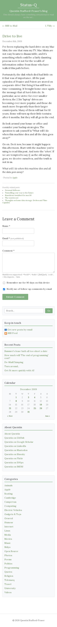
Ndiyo (7, 547)
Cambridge (10, 497)
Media (7, 534)
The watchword (11, 198)
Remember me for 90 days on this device (28, 282)
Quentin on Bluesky (14, 454)
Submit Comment (15, 296)
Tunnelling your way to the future (19, 193)
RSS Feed (12, 333)
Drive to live (12, 36)
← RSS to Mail (9, 25)
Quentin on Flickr (13, 458)
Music (7, 543)
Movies (8, 538)
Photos (8, 555)
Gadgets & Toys (12, 514)
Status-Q (28, 5)
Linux (7, 530)
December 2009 (28, 389)
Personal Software (12, 190)
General (8, 518)
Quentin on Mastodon (15, 450)
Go (49, 311)
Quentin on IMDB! (13, 466)
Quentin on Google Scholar (18, 442)
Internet (8, 526)
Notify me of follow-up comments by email (29, 289)
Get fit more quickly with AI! (19, 370)
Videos (8, 592)
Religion (8, 575)
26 (41, 408)
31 (28, 412)
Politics (8, 563)
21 (10, 408)
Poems (8, 559)
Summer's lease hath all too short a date (25, 351)
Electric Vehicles (13, 510)
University (10, 588)
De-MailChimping (13, 362)
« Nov (10, 416)
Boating (8, 493)
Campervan (10, 501)
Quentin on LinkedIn (15, 446)
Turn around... (11, 366)
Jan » (47, 416)
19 (41, 404)
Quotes (8, 571)
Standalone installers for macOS (18, 195)
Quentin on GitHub (14, 437)
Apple (14, 177)
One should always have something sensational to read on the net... (28, 16)
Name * (6, 226)
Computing (10, 506)
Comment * (8, 250)
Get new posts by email (20, 329)
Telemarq (9, 580)
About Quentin (12, 433)
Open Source (11, 551)
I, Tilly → (50, 25)
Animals (8, 485)
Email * (13, 238)
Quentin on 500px (13, 462)
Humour (8, 522)
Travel (7, 584)
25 (35, 408)
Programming (11, 567)
